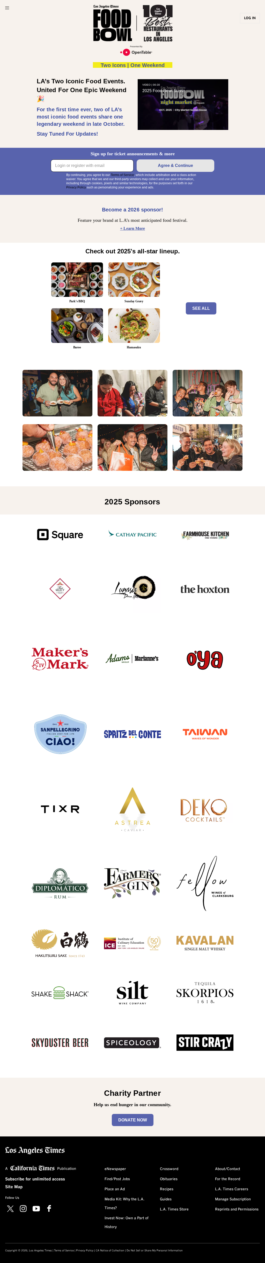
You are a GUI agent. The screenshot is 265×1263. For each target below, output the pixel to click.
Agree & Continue (175, 165)
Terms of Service (122, 175)
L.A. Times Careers (231, 1189)
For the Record (227, 1179)
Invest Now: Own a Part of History (127, 1222)
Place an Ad (115, 1189)
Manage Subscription (233, 1199)
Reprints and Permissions (237, 1209)
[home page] (35, 1150)
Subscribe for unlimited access (35, 1179)
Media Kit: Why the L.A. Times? (124, 1204)
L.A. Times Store (174, 1209)
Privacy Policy (76, 187)
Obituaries (169, 1179)
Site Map (14, 1187)
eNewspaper (115, 1169)
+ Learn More (132, 228)
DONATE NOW (132, 1120)
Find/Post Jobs (117, 1179)
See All (201, 308)
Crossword (169, 1169)
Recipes (166, 1189)
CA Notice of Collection (110, 1250)
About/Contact (227, 1169)
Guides (166, 1199)
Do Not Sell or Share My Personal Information (155, 1250)
